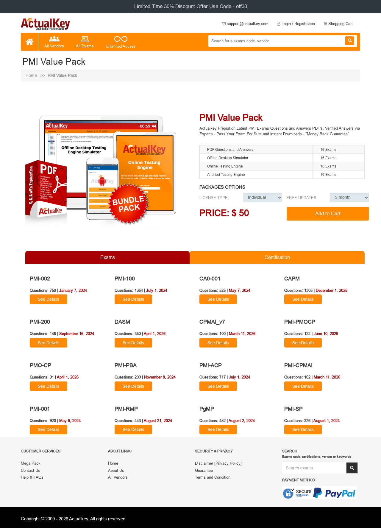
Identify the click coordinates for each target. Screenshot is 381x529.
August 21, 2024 (158, 420)
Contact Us (30, 470)
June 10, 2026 (326, 333)
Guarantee (204, 470)
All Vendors (54, 46)
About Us (116, 470)
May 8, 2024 (70, 420)
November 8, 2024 (160, 377)
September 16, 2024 (76, 333)
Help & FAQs (32, 477)
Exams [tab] (107, 257)
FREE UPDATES (301, 197)
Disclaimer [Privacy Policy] (218, 463)
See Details (48, 299)
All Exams (85, 46)
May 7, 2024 (239, 290)
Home (32, 75)
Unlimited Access (121, 46)
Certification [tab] (277, 257)
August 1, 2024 (326, 420)
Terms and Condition (212, 477)
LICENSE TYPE (213, 197)
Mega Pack (30, 463)
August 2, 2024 (242, 420)
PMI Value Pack (62, 75)
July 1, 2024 (156, 290)
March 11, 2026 (242, 333)
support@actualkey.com (247, 23)
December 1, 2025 (331, 290)
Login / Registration (297, 23)
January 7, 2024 (73, 290)
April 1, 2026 (154, 333)
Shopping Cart (340, 23)
